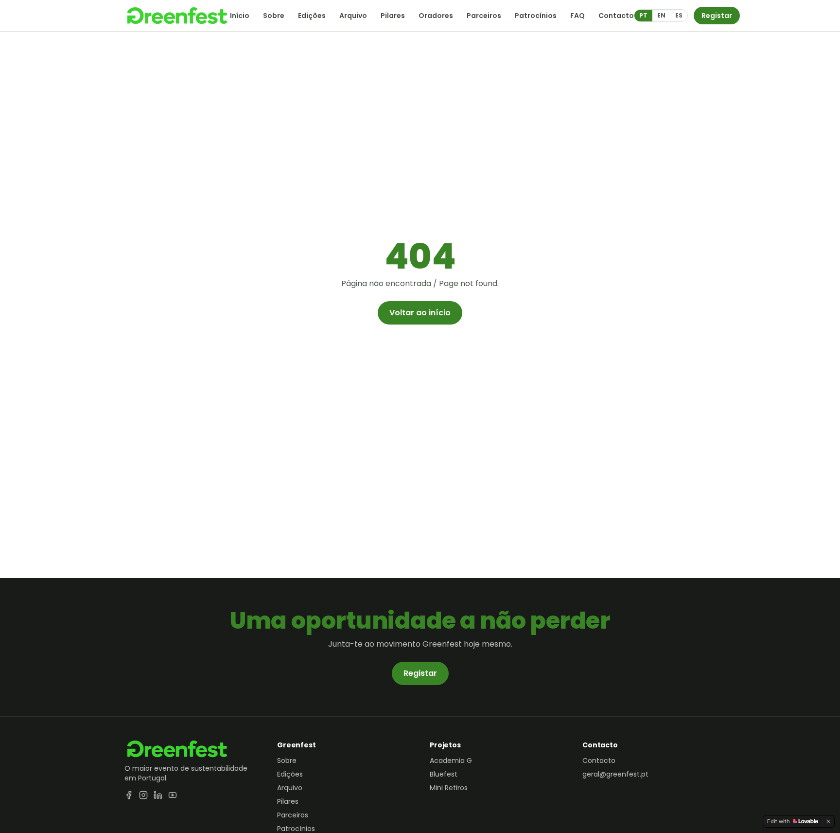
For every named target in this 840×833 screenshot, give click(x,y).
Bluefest (443, 774)
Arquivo (353, 15)
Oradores (436, 15)
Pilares (393, 15)
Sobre (273, 15)
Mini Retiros (449, 788)
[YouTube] (172, 795)
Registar (716, 15)
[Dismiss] (828, 821)
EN (661, 15)
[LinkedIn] (158, 795)
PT (643, 15)
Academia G (451, 760)
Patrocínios (536, 15)
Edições (312, 15)
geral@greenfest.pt (615, 774)
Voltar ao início (420, 312)
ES (678, 15)
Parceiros (484, 15)
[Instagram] (143, 795)
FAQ (577, 15)
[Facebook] (128, 795)
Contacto (616, 15)
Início (239, 15)
